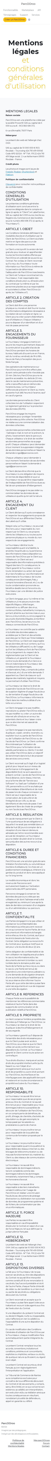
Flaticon (9, 175)
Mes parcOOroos (42, 1440)
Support (24, 15)
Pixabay (17, 172)
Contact (46, 1446)
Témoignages (9, 15)
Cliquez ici (10, 184)
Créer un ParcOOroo (15, 19)
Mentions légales (16, 1446)
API (39, 10)
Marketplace (28, 10)
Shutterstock (28, 172)
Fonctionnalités (10, 10)
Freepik (9, 172)
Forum (46, 1443)
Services (35, 15)
